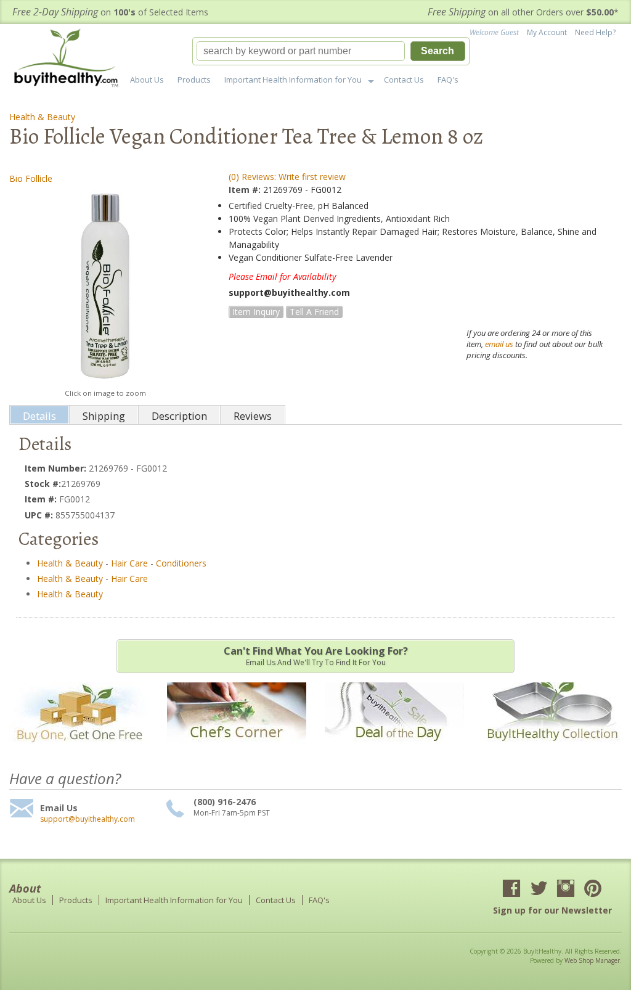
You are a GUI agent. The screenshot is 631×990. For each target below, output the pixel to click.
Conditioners (181, 563)
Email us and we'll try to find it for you (316, 656)
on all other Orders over (523, 12)
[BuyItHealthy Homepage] (70, 59)
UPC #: (40, 515)
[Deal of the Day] (394, 750)
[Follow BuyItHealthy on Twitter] (538, 889)
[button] (331, 51)
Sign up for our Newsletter (552, 910)
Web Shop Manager (592, 960)
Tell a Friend (314, 311)
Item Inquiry (256, 311)
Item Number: (57, 468)
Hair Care (129, 563)
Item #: (246, 189)
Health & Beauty (42, 117)
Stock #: (43, 483)
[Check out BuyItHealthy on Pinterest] (593, 889)
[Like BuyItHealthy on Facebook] (511, 889)
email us (499, 344)
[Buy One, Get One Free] (79, 750)
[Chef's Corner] (236, 750)
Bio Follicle (30, 178)
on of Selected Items (110, 12)
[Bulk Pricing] (552, 750)
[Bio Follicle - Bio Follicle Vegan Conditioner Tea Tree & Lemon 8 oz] (105, 286)
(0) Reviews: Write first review (287, 176)
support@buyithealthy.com (87, 819)
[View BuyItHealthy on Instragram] (565, 889)
